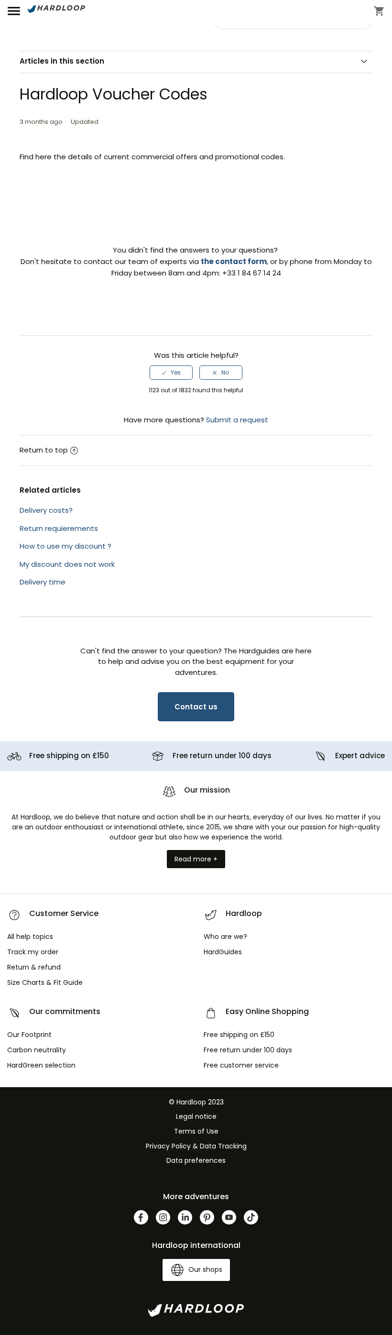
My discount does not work (67, 564)
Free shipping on (69, 755)
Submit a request (237, 420)
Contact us (196, 707)
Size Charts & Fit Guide (45, 982)
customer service (241, 1065)
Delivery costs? (46, 510)
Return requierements (59, 528)
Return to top (44, 450)
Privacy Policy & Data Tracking (196, 1146)
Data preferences (196, 1160)
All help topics (30, 936)
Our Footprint (29, 1034)
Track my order (32, 952)
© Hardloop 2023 (196, 1102)
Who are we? (225, 936)
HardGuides (223, 952)
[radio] (171, 372)
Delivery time (42, 582)
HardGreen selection (41, 1065)
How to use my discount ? (65, 546)
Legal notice (196, 1116)
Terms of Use (196, 1131)
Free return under (222, 755)
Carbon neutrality (36, 1050)
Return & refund (34, 967)
